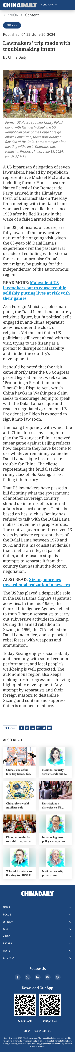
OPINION (11, 15)
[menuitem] (47, 5)
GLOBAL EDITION (42, 1031)
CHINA (27, 1031)
